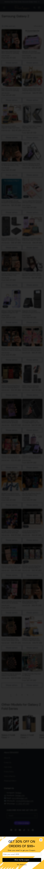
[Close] (40, 839)
